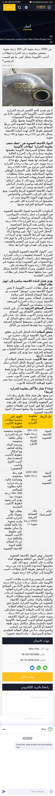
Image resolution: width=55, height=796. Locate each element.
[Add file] (51, 791)
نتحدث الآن (27, 676)
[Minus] (4, 729)
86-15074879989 (12, 2)
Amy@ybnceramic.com (42, 2)
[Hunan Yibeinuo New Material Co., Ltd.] (41, 7)
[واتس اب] (39, 668)
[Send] (4, 791)
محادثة (9, 7)
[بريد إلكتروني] (32, 668)
